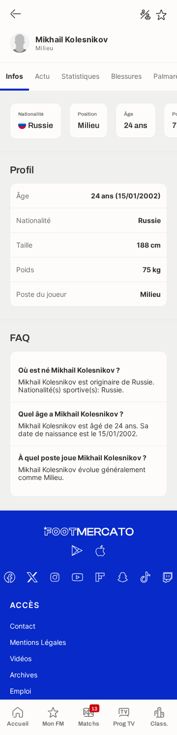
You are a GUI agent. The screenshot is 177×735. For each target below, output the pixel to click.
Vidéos (20, 658)
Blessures (126, 76)
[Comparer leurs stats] (145, 15)
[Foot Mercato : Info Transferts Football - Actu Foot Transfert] (88, 531)
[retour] (16, 14)
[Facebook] (9, 577)
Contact (22, 626)
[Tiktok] (145, 577)
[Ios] (99, 550)
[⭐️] (161, 15)
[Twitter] (32, 577)
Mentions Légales (38, 642)
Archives (23, 675)
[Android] (77, 550)
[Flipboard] (99, 577)
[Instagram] (54, 577)
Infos (14, 76)
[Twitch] (167, 577)
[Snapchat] (122, 577)
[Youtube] (77, 577)
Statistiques (80, 76)
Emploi (20, 691)
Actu (42, 76)
